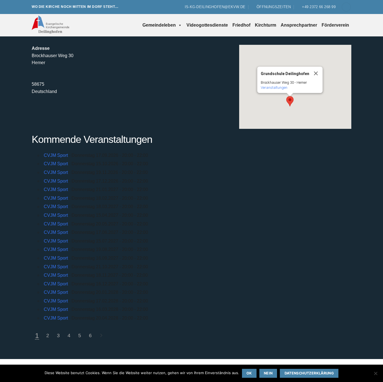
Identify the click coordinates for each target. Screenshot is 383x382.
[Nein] (375, 375)
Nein (268, 373)
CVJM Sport (56, 155)
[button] (346, 7)
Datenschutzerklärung (309, 373)
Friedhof (241, 25)
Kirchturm (265, 25)
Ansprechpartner (299, 25)
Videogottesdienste (207, 25)
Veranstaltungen (274, 87)
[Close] (316, 73)
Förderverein (335, 25)
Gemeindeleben (159, 25)
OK (249, 373)
